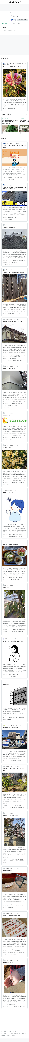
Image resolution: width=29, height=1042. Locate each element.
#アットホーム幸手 (7, 807)
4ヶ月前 (17, 143)
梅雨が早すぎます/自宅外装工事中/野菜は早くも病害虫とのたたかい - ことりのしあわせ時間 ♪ (10, 122)
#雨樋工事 (5, 860)
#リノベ (14, 177)
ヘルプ (12, 1033)
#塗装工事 (14, 403)
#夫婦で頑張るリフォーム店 (9, 905)
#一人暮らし (6, 534)
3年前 (18, 413)
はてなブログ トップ (7, 12)
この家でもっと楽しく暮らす (10, 224)
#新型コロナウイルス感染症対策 (10, 954)
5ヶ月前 (17, 185)
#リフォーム (6, 179)
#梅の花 (17, 859)
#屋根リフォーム (17, 217)
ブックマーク (5, 118)
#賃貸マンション (13, 536)
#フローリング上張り (7, 439)
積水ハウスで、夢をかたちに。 (11, 269)
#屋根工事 (10, 217)
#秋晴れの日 (20, 631)
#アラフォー (12, 534)
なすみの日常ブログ (9, 490)
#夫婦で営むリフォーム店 (19, 260)
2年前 (19, 269)
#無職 (20, 534)
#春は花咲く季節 (6, 484)
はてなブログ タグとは (5, 1033)
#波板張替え (13, 358)
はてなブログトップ (23, 1033)
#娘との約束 (22, 1006)
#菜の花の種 (12, 1004)
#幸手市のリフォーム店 (8, 803)
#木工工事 (19, 760)
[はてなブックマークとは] (10, 114)
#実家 (18, 579)
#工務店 (10, 177)
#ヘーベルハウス (6, 760)
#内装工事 (11, 179)
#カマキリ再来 (6, 633)
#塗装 (19, 356)
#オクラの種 (6, 1004)
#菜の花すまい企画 (7, 262)
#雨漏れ (5, 862)
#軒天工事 (10, 860)
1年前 (18, 224)
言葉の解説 (4, 23)
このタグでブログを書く (22, 19)
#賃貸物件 (21, 717)
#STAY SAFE (18, 805)
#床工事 (19, 437)
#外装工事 (5, 108)
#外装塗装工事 (11, 108)
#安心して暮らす (6, 407)
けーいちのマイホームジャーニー (11, 725)
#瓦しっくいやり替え (7, 360)
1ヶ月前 (7, 64)
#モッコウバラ (21, 482)
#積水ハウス (11, 313)
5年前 (20, 725)
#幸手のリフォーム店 (7, 260)
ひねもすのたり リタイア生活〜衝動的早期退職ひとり (15, 63)
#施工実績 (19, 177)
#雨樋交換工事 (6, 358)
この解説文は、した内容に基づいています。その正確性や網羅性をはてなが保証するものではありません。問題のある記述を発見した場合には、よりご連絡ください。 (8, 30)
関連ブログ (20, 23)
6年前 (18, 868)
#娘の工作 (10, 907)
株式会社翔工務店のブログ (10, 143)
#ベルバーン (17, 313)
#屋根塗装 (5, 217)
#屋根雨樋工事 (21, 807)
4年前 (15, 490)
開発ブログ (16, 1033)
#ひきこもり (6, 536)
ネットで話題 (12, 23)
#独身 (17, 534)
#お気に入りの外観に (7, 264)
